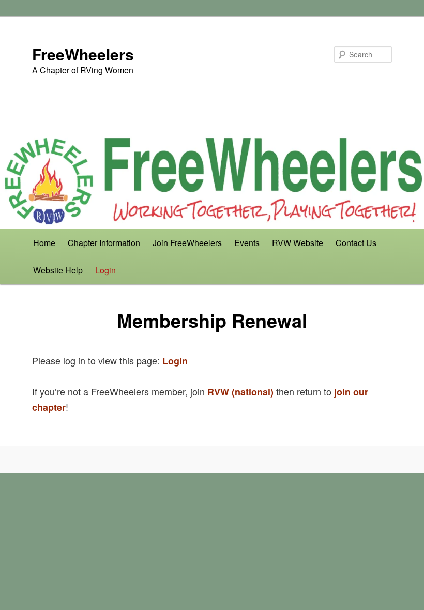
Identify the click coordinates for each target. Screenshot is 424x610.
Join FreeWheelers (187, 243)
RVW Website (297, 243)
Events (247, 243)
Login (105, 270)
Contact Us (356, 243)
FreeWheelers (83, 54)
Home (44, 243)
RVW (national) (240, 392)
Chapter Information (104, 243)
